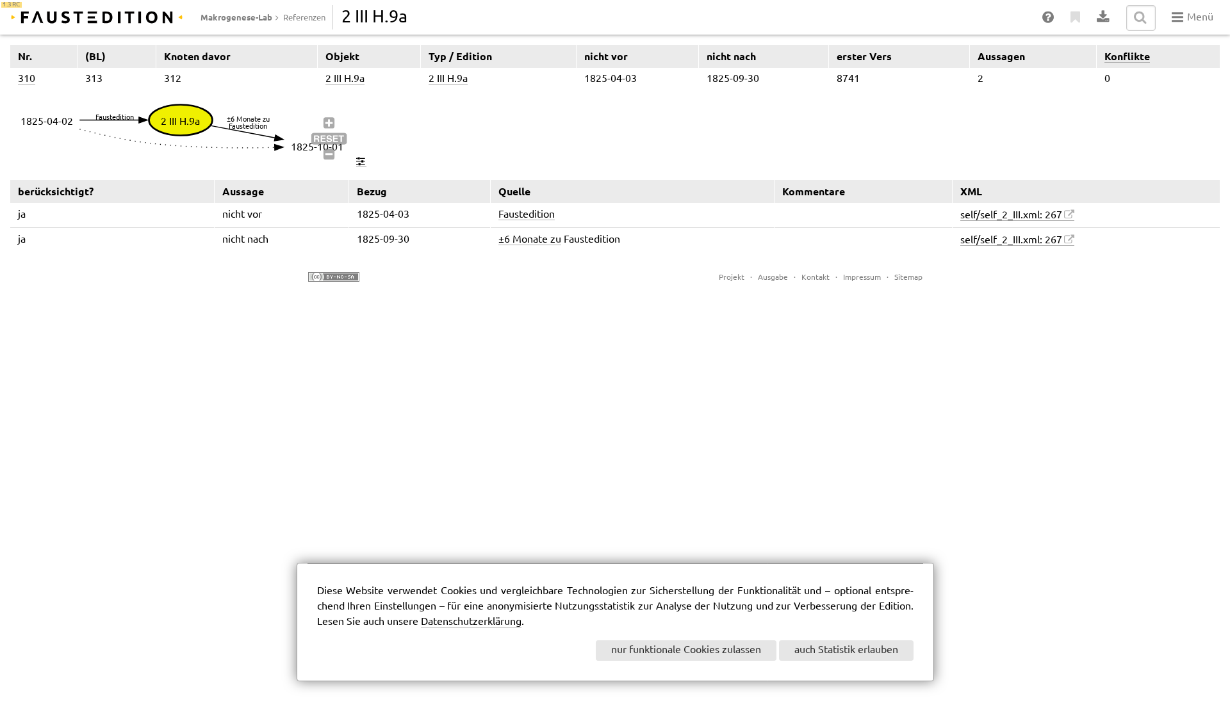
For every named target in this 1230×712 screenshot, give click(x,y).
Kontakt (815, 277)
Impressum (862, 277)
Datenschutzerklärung (471, 622)
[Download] (1103, 18)
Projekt (731, 277)
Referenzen (304, 18)
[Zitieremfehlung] (1075, 18)
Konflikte (1127, 56)
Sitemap (908, 277)
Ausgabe (773, 277)
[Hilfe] (1048, 18)
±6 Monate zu (529, 240)
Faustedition (526, 215)
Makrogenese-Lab (236, 17)
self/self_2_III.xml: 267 (1011, 215)
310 (26, 79)
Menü (1199, 17)
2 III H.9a (345, 79)
